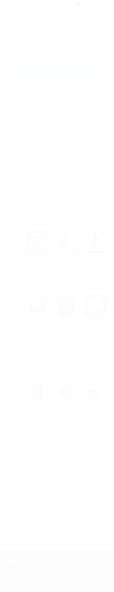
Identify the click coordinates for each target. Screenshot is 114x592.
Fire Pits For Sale (51, 561)
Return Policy (70, 564)
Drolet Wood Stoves (75, 537)
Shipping (68, 561)
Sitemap (6, 83)
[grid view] (106, 82)
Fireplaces (36, 10)
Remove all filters (28, 76)
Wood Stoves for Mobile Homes (42, 537)
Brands (7, 15)
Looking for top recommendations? (14, 59)
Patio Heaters (49, 567)
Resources (74, 10)
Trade (86, 10)
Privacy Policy (8, 77)
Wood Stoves (21, 10)
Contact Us (7, 75)
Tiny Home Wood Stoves (60, 537)
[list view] (108, 82)
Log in (106, 10)
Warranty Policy (71, 567)
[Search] (78, 4)
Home (5, 22)
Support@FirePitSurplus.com (96, 575)
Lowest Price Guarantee (74, 570)
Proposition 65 (70, 573)
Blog (5, 69)
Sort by (26, 82)
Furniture (49, 10)
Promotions (61, 10)
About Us (6, 72)
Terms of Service (9, 80)
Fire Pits (7, 10)
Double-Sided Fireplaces (40, 539)
